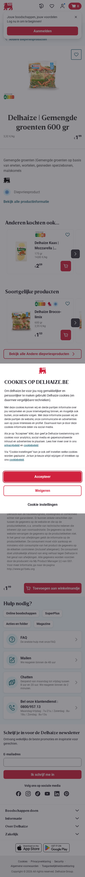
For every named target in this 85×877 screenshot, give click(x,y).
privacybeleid (12, 445)
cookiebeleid (31, 445)
